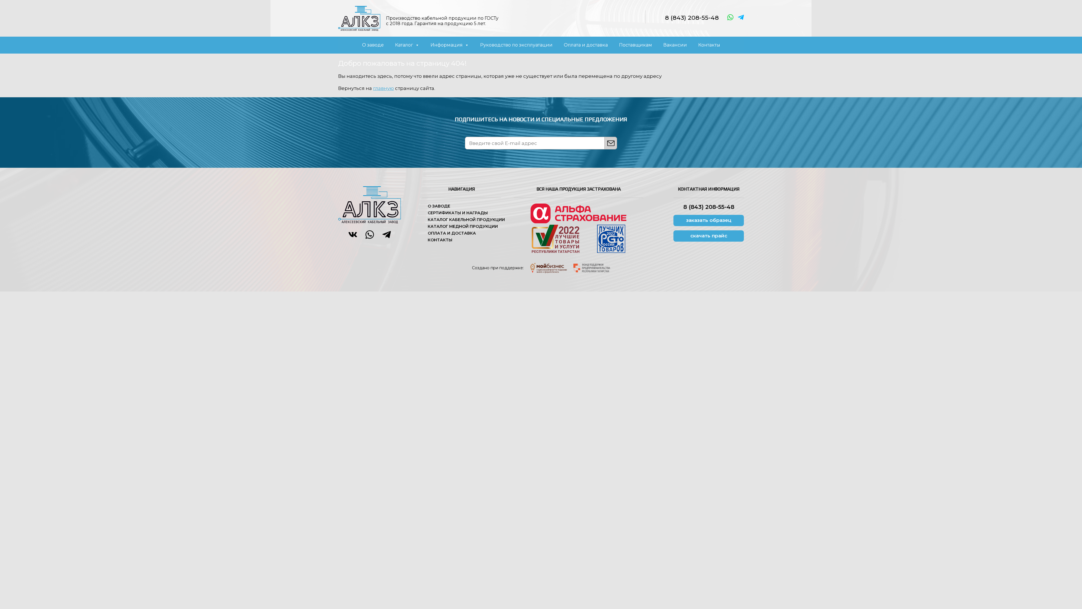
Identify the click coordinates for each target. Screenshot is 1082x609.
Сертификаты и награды (458, 212)
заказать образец (708, 220)
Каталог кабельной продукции (466, 219)
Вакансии (675, 45)
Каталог (404, 45)
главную (383, 88)
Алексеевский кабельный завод (359, 18)
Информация (447, 45)
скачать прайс (708, 236)
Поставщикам (635, 45)
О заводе (373, 45)
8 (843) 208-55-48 (692, 18)
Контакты (709, 45)
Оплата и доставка (586, 45)
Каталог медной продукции (463, 226)
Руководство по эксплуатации (516, 45)
